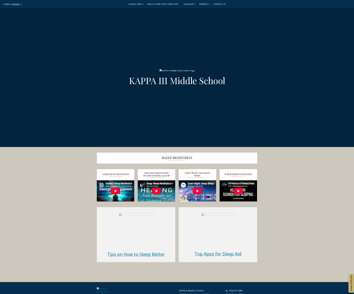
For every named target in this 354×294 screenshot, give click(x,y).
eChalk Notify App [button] (351, 283)
